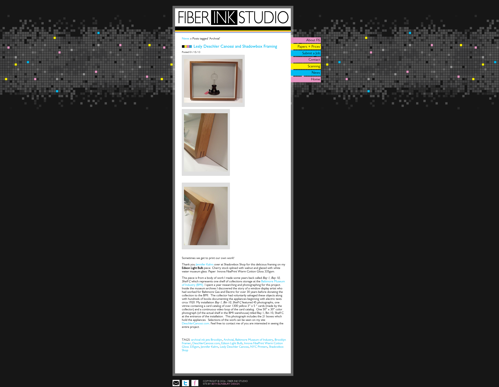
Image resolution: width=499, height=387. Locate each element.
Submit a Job (311, 53)
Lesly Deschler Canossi (234, 346)
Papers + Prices (309, 46)
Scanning (314, 66)
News (186, 38)
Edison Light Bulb (231, 343)
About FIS (313, 40)
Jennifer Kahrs (204, 264)
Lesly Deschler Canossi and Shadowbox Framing (235, 46)
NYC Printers (258, 346)
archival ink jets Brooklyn (206, 339)
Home (315, 79)
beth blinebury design (225, 383)
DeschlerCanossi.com (195, 323)
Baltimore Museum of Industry (254, 339)
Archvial (229, 339)
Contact (314, 59)
